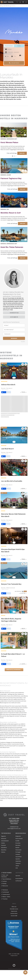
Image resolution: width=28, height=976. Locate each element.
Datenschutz (14, 913)
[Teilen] (22, 364)
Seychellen (19, 856)
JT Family (3, 883)
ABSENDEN (14, 338)
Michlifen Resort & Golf (11, 213)
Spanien (18, 859)
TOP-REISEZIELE (6, 833)
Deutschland (19, 838)
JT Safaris (4, 881)
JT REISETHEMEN (6, 873)
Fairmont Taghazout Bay (11, 178)
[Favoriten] (25, 364)
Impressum (14, 911)
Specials (18, 875)
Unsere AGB (14, 916)
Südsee (3, 852)
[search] (17, 2)
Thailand (18, 863)
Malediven (4, 847)
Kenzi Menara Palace (9, 142)
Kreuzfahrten (19, 878)
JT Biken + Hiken (5, 897)
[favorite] (23, 2)
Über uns (14, 906)
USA (17, 868)
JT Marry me (4, 886)
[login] (20, 2)
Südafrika (18, 861)
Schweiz (18, 854)
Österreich (18, 850)
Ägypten (3, 836)
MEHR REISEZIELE (21, 833)
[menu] (26, 2)
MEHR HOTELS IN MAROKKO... (14, 669)
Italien (3, 843)
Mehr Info (22, 153)
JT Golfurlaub (5, 892)
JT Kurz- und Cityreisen (4, 876)
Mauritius (3, 850)
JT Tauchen (4, 899)
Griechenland (4, 841)
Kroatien (18, 843)
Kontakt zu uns (14, 909)
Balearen (3, 838)
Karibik (17, 841)
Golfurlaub (19, 881)
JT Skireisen (4, 890)
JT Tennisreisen (5, 894)
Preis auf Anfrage (12, 153)
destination (6, 6)
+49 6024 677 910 (13, 313)
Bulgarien (18, 836)
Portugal (18, 852)
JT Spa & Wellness (6, 879)
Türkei (17, 865)
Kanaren (3, 845)
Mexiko (17, 847)
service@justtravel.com (14, 828)
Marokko (18, 845)
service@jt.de (14, 317)
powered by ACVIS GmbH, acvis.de (14, 968)
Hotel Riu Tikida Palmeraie (12, 247)
